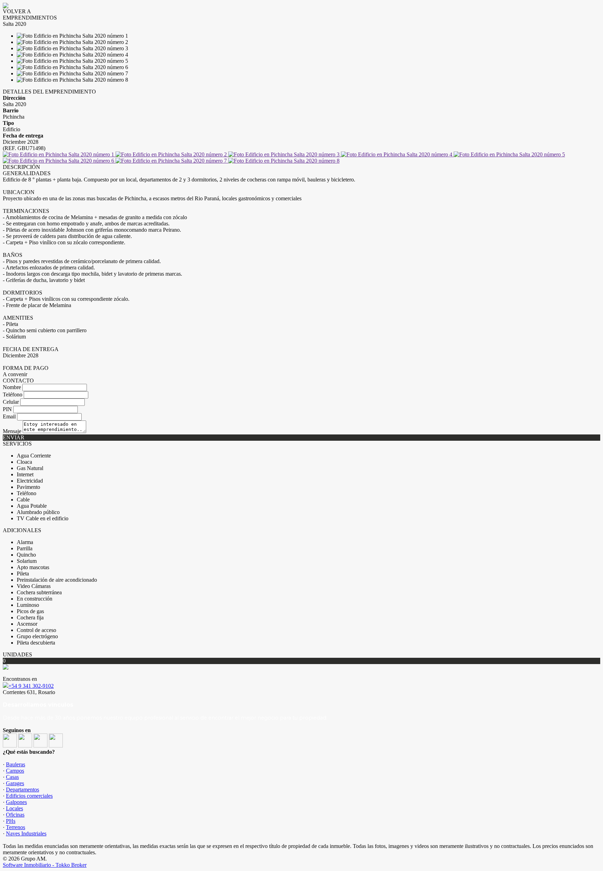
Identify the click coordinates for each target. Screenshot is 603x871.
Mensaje (12, 431)
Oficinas (15, 815)
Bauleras (15, 764)
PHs (10, 821)
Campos (15, 771)
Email (9, 416)
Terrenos (15, 827)
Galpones (16, 802)
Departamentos (22, 789)
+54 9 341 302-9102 (31, 686)
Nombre (12, 387)
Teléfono (12, 394)
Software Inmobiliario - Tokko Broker (45, 865)
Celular (11, 402)
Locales (14, 808)
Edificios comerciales (29, 796)
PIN (7, 409)
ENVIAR (13, 437)
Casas (12, 777)
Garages (15, 783)
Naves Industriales (26, 833)
